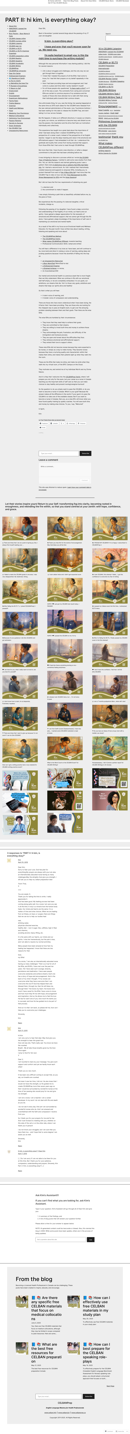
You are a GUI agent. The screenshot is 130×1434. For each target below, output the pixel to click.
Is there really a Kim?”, (78, 88)
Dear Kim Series (15, 73)
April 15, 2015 (23, 862)
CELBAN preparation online (19, 56)
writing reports (104, 151)
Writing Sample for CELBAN (107, 153)
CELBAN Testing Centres (105, 84)
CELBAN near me (15, 46)
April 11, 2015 (23, 1030)
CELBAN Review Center (108, 79)
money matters (103, 113)
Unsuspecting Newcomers (18, 131)
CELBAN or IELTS (15, 48)
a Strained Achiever (50, 268)
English (11, 93)
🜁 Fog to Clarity (15, 81)
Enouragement (14, 96)
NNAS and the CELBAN (111, 118)
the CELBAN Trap (15, 128)
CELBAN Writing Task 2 (110, 97)
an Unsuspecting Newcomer (53, 261)
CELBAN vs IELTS (105, 87)
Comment (85, 480)
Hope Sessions (70, 177)
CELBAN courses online (17, 41)
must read (114, 113)
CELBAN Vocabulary (16, 63)
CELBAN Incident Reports (105, 56)
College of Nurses (112, 103)
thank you (117, 136)
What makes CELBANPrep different (111, 145)
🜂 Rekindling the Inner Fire (18, 83)
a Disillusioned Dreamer (51, 266)
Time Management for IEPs (76, 175)
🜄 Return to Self (15, 88)
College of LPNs (102, 103)
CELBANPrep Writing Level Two (106, 76)
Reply (20, 1023)
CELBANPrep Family (73, 377)
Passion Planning (15, 121)
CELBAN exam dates (114, 54)
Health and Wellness (16, 108)
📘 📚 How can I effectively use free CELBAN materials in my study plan (96, 1306)
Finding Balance (14, 103)
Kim (19, 860)
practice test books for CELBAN (106, 128)
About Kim (13, 26)
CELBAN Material (103, 59)
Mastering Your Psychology (19, 113)
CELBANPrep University (17, 71)
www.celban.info (50, 1413)
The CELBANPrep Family (51, 239)
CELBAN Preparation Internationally (106, 67)
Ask (90, 1240)
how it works (103, 110)
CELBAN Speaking (15, 61)
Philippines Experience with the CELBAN (110, 123)
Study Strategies (15, 126)
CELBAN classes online (17, 38)
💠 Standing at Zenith (17, 78)
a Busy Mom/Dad (49, 263)
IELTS (111, 110)
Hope (11, 111)
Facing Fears (13, 101)
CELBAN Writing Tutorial (107, 100)
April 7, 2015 (22, 1154)
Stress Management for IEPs (49, 177)
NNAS (100, 118)
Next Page (110, 1386)
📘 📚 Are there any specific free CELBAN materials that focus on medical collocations (46, 1308)
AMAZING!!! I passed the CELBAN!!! (111, 52)
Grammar (12, 106)
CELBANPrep (13, 68)
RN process (102, 131)
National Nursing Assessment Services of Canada (110, 115)
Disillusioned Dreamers (17, 76)
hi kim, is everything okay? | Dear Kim (31, 1151)
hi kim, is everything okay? (59, 41)
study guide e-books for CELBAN (107, 133)
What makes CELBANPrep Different (55, 241)
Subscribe (85, 453)
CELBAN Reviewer (103, 81)
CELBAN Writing (15, 66)
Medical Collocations (16, 116)
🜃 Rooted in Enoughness (18, 86)
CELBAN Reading (15, 58)
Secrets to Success (16, 123)
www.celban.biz (64, 1413)
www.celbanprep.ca (78, 1413)
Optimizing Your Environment (19, 118)
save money (112, 131)
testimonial (104, 136)
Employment (13, 91)
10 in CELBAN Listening (109, 48)
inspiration (117, 110)
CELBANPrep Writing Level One (106, 73)
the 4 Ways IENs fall (68, 172)
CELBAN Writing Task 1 (109, 93)
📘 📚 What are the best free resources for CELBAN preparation (46, 1352)
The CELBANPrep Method (52, 236)
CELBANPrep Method (104, 71)
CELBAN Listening (15, 43)
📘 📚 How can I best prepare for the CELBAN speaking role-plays (96, 1352)
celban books (102, 54)
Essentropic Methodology (18, 98)
